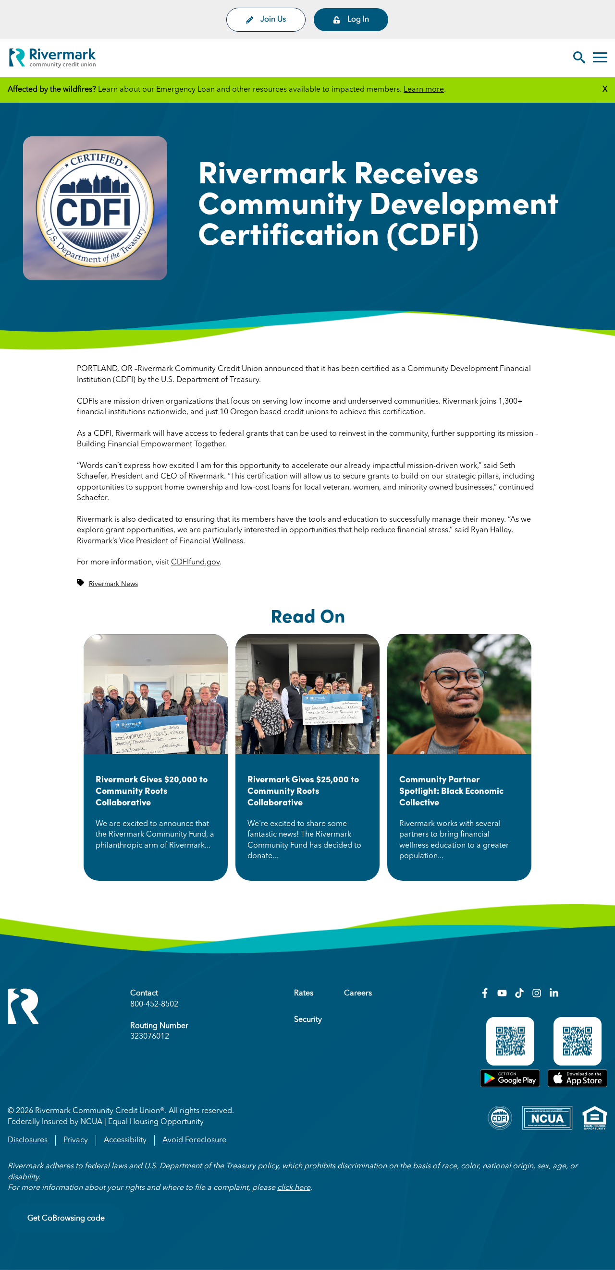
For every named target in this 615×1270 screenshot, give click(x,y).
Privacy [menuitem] (75, 1140)
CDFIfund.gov (195, 562)
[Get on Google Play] (510, 1085)
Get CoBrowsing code (66, 1218)
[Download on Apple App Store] (577, 1085)
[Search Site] (579, 58)
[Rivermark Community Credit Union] (53, 59)
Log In (358, 20)
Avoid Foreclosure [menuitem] (194, 1140)
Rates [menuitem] (303, 993)
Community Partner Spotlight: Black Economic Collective (451, 790)
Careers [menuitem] (358, 993)
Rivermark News (113, 584)
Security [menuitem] (308, 1020)
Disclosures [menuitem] (28, 1140)
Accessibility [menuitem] (125, 1140)
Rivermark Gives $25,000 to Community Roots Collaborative (303, 790)
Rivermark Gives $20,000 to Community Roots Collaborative (152, 790)
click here (293, 1188)
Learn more (424, 90)
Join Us (273, 20)
